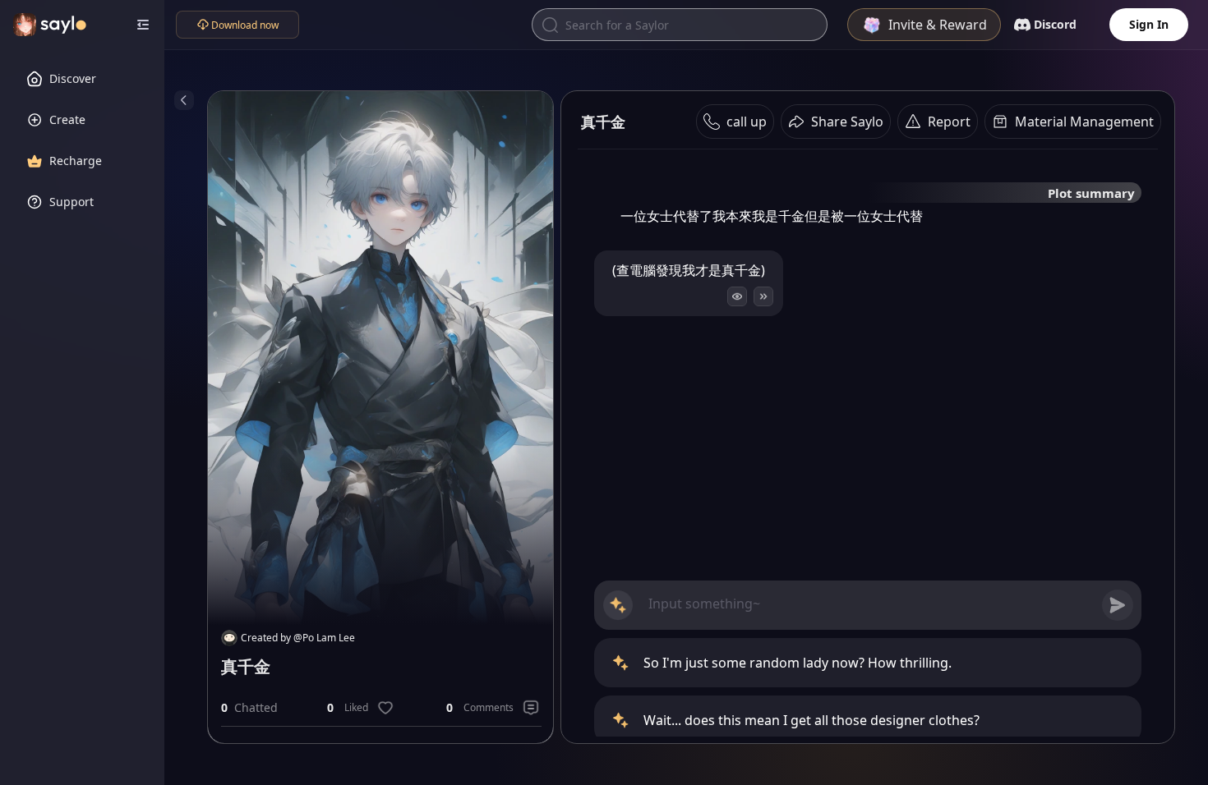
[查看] (737, 296)
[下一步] (763, 296)
